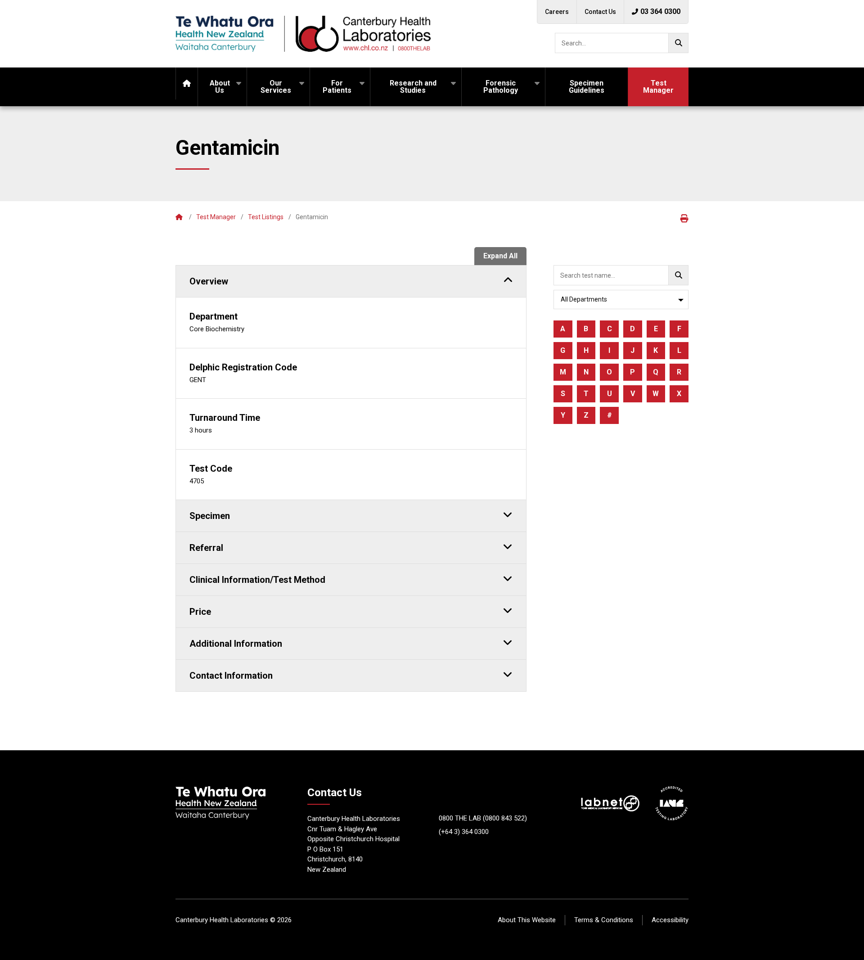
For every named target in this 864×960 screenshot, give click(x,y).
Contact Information (231, 675)
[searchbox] (621, 43)
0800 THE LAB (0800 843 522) (483, 818)
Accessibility (670, 920)
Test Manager (658, 87)
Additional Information (235, 643)
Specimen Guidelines (586, 87)
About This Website (527, 920)
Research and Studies (413, 87)
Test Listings (266, 217)
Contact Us (600, 11)
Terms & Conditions (603, 920)
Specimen (209, 515)
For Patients (337, 87)
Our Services (276, 87)
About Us (220, 87)
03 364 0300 (660, 11)
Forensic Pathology (500, 87)
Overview (208, 281)
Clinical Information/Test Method (257, 579)
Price (200, 611)
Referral (206, 547)
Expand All (500, 256)
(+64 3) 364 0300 (464, 832)
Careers (557, 11)
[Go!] (678, 43)
